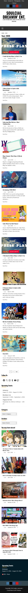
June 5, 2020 (10, 225)
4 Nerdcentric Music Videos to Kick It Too (14, 256)
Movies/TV (5, 317)
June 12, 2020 (10, 192)
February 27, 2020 (11, 355)
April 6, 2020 (10, 257)
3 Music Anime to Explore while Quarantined (11, 89)
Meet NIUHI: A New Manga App (10, 525)
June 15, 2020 (10, 160)
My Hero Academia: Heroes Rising (12, 322)
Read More (5, 66)
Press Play (5, 52)
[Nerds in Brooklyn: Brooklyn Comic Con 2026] (14, 465)
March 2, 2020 (10, 323)
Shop (23, 1)
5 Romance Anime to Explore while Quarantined (12, 289)
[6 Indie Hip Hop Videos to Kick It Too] (14, 46)
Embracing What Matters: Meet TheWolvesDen (11, 123)
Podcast (14, 3)
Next (17, 371)
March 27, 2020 (11, 291)
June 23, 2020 (10, 126)
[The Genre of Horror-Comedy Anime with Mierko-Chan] (14, 438)
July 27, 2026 (10, 452)
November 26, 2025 (11, 502)
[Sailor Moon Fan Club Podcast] (14, 213)
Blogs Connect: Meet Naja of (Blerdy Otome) (12, 157)
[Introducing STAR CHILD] (14, 179)
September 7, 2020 (11, 92)
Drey (5, 323)
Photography (17, 1)
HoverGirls (5, 354)
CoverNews (10, 590)
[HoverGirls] (14, 343)
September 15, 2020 (12, 58)
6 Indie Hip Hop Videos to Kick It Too (12, 56)
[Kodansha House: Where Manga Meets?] (14, 490)
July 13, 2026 (10, 477)
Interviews (5, 118)
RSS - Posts (6, 574)
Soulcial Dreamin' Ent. (14, 15)
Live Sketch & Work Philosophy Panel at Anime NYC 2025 (13, 551)
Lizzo (5, 58)
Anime (4, 84)
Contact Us (10, 1)
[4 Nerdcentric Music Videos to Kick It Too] (14, 245)
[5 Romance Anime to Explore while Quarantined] (14, 277)
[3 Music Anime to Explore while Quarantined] (14, 78)
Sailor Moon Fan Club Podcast (10, 224)
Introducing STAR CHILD (9, 190)
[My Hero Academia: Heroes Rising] (14, 311)
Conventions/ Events (7, 471)
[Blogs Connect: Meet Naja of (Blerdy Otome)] (14, 145)
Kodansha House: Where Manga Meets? (13, 500)
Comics (4, 349)
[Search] (25, 28)
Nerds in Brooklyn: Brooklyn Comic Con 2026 (14, 475)
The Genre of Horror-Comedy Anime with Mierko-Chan (13, 449)
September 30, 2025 (12, 527)
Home (5, 1)
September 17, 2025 (11, 554)
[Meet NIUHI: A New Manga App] (14, 515)
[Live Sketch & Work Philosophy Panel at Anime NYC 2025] (14, 540)
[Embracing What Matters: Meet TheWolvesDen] (14, 112)
